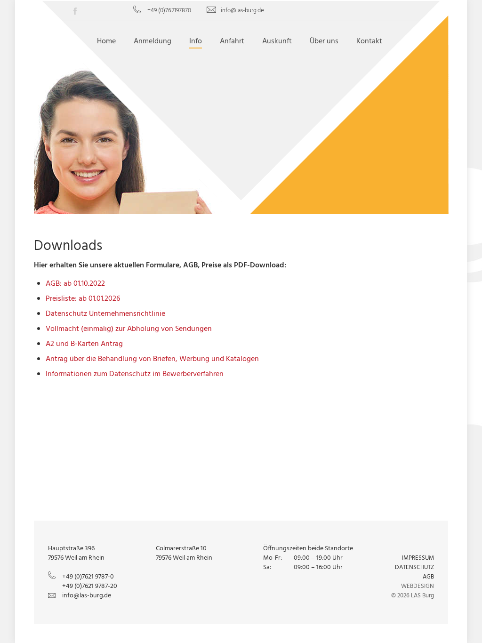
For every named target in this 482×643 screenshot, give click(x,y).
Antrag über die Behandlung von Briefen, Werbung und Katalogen (152, 359)
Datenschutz (414, 567)
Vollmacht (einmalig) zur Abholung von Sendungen (129, 329)
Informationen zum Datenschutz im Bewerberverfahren (135, 374)
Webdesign (417, 586)
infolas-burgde (242, 11)
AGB (428, 577)
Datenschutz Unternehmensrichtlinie (105, 314)
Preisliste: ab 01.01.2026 (83, 299)
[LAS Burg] (241, 102)
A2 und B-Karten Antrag (84, 344)
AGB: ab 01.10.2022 (75, 284)
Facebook (79, 12)
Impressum (418, 558)
